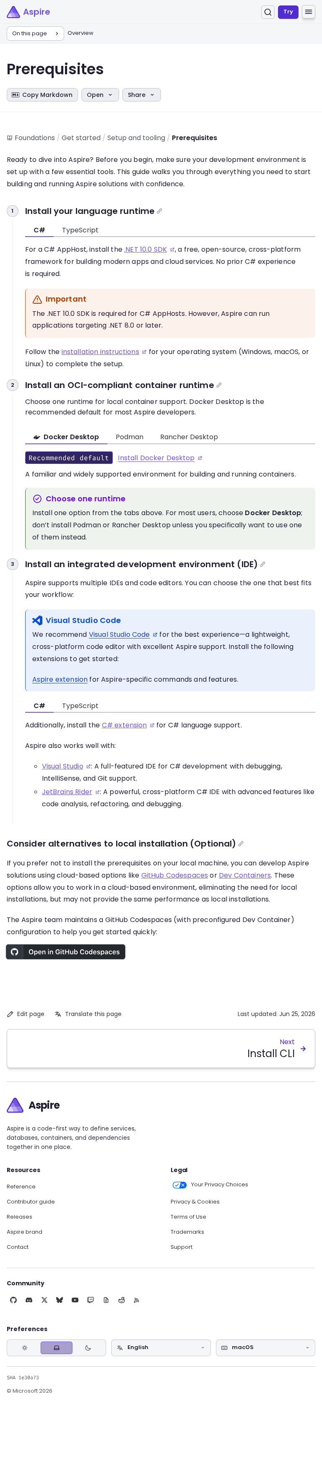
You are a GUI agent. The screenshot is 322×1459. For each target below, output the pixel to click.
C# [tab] (39, 230)
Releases (19, 1217)
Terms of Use (188, 1217)
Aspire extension (60, 679)
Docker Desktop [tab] (71, 437)
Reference (21, 1187)
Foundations (35, 138)
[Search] (268, 12)
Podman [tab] (129, 437)
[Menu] (308, 11)
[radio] (25, 1348)
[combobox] (160, 1347)
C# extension (124, 725)
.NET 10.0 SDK (145, 249)
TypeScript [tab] (80, 230)
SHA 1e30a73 (23, 1377)
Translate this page (93, 1014)
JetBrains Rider (67, 792)
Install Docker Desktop (156, 458)
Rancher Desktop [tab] (189, 437)
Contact (18, 1247)
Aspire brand (24, 1232)
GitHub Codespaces (174, 875)
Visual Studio (62, 766)
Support (181, 1247)
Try (288, 12)
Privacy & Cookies (195, 1202)
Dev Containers (245, 875)
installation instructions (100, 352)
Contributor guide (31, 1202)
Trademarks (187, 1232)
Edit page (30, 1014)
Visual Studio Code (119, 634)
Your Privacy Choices (219, 1184)
